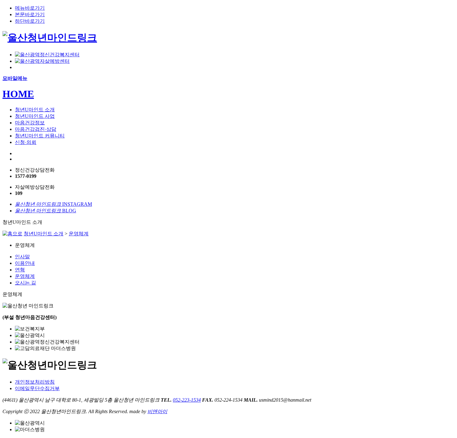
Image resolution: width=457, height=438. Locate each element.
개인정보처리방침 (35, 382)
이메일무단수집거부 (37, 388)
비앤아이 (157, 411)
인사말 (22, 256)
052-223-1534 (187, 400)
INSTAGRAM (53, 204)
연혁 (20, 269)
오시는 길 (25, 282)
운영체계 (79, 233)
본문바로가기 (30, 14)
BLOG (45, 210)
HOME (18, 93)
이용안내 (25, 263)
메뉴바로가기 (30, 8)
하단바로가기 (30, 21)
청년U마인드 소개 (43, 233)
